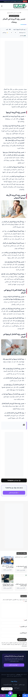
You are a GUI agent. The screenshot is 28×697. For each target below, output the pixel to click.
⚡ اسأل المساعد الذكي (14, 492)
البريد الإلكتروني (23, 626)
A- (11, 32)
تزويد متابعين (22, 684)
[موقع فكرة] (20, 6)
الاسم (25, 620)
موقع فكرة (18, 674)
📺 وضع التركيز (23, 35)
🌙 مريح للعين (5, 32)
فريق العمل (16, 688)
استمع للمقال (22, 32)
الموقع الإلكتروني (23, 632)
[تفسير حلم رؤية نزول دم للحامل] (21, 560)
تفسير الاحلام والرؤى (11, 12)
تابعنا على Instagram (14, 480)
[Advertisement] (14, 63)
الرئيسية (18, 12)
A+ (15, 32)
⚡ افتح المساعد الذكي (14, 665)
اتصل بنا (15, 684)
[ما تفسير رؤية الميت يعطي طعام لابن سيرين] (7, 560)
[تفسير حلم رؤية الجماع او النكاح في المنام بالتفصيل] (7, 578)
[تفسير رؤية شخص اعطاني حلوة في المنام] (21, 578)
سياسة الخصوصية (7, 684)
